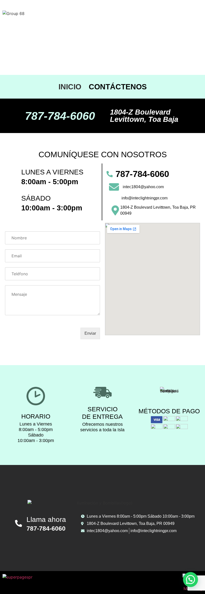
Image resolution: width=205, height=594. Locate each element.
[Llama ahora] (18, 523)
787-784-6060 (60, 116)
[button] (190, 579)
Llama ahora (46, 519)
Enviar (90, 333)
